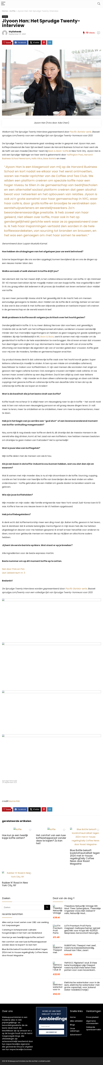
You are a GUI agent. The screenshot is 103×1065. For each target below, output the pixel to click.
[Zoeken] (47, 907)
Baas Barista (49, 158)
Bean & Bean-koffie (58, 151)
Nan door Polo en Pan (13, 569)
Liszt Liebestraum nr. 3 (13, 572)
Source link (14, 801)
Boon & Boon (47, 336)
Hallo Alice (36, 158)
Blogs (72, 1024)
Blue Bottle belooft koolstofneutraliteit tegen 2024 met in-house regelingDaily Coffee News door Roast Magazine (85, 857)
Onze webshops (74, 1029)
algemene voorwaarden (92, 1022)
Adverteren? (76, 1034)
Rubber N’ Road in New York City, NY (15, 884)
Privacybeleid (92, 1017)
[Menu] (3, 3)
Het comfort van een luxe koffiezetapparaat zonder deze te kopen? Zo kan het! (51, 839)
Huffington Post (75, 154)
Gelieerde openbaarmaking (94, 1028)
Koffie (12, 11)
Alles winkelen (76, 1021)
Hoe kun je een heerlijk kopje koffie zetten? (15, 837)
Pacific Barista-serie (80, 131)
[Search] (99, 3)
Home (5, 11)
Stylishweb (15, 31)
